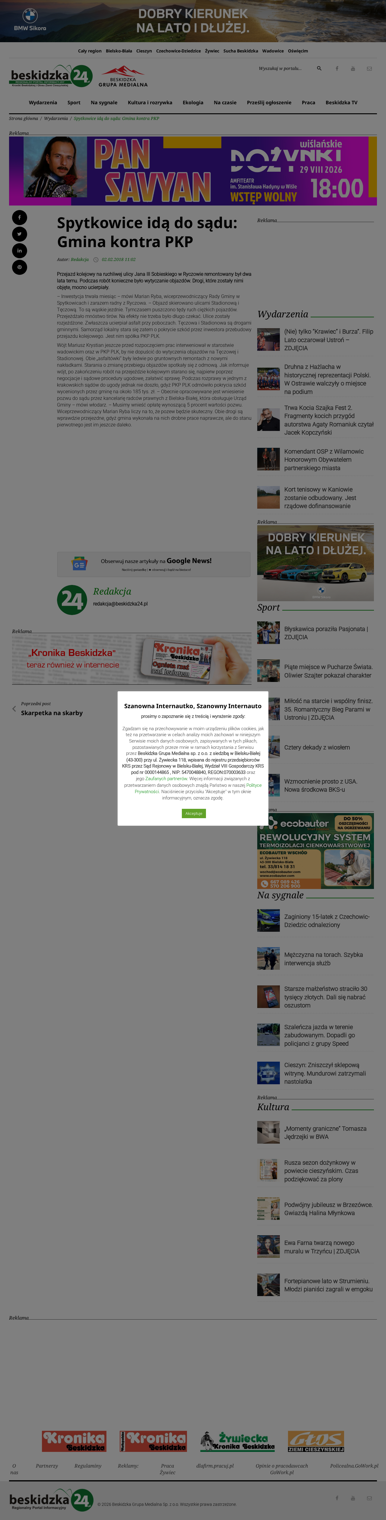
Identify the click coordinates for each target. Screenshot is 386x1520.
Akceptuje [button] (193, 813)
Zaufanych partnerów (166, 778)
